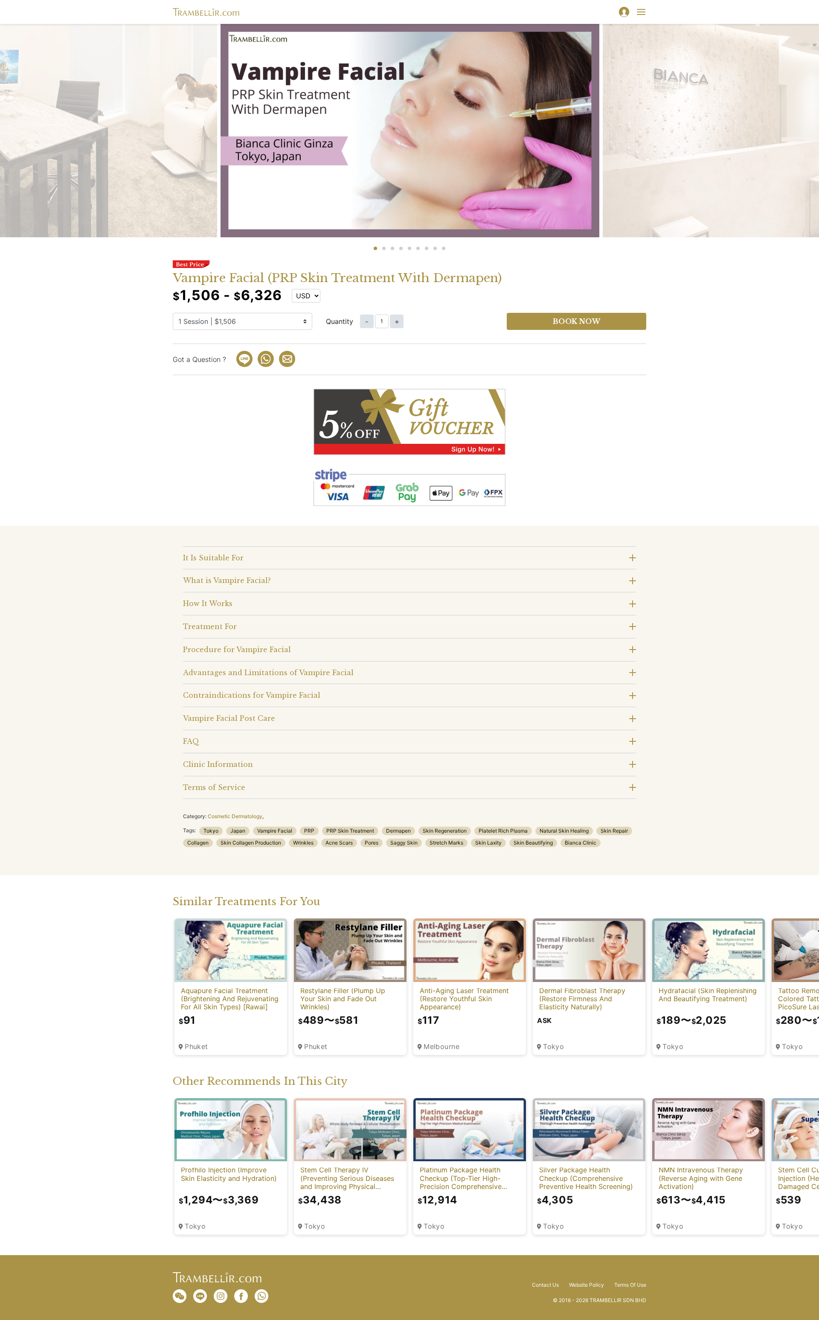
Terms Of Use (630, 1285)
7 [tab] (426, 248)
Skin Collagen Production (251, 842)
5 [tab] (409, 248)
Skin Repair (614, 831)
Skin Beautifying (533, 842)
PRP (309, 831)
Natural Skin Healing (564, 831)
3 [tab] (392, 248)
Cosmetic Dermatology (235, 816)
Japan (237, 831)
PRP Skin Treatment (350, 831)
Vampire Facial (274, 831)
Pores (371, 842)
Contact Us (545, 1285)
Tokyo (210, 831)
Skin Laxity (488, 842)
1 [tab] (375, 248)
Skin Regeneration (445, 831)
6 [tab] (418, 248)
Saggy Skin (404, 842)
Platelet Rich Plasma (503, 831)
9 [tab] (443, 248)
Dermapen (398, 831)
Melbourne (441, 1047)
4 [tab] (401, 248)
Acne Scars (339, 842)
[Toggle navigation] (641, 12)
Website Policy (586, 1285)
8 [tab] (435, 248)
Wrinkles (303, 842)
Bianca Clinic (580, 842)
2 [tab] (384, 248)
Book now (577, 321)
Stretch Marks (446, 842)
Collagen (198, 842)
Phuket (196, 1047)
